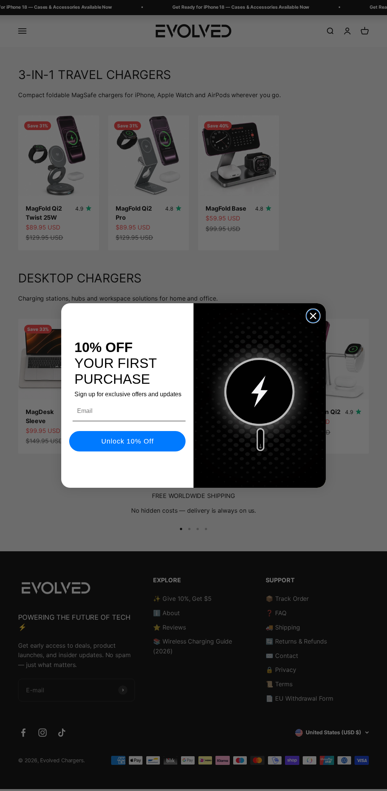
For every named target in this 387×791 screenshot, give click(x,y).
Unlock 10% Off (127, 441)
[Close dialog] (313, 316)
